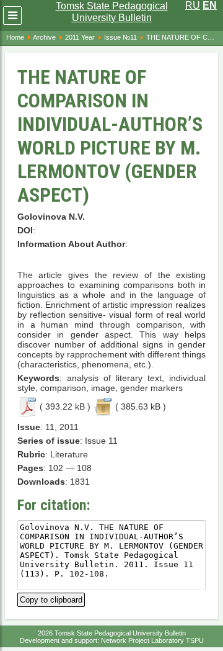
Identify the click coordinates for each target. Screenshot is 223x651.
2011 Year (80, 37)
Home (15, 37)
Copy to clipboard (51, 598)
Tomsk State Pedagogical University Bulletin (112, 12)
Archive (44, 37)
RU (192, 5)
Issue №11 (120, 37)
